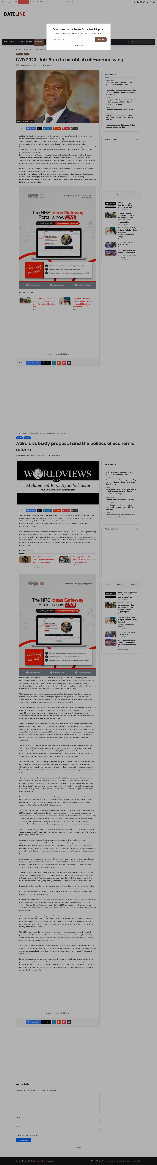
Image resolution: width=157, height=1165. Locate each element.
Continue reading (78, 45)
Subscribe (101, 39)
